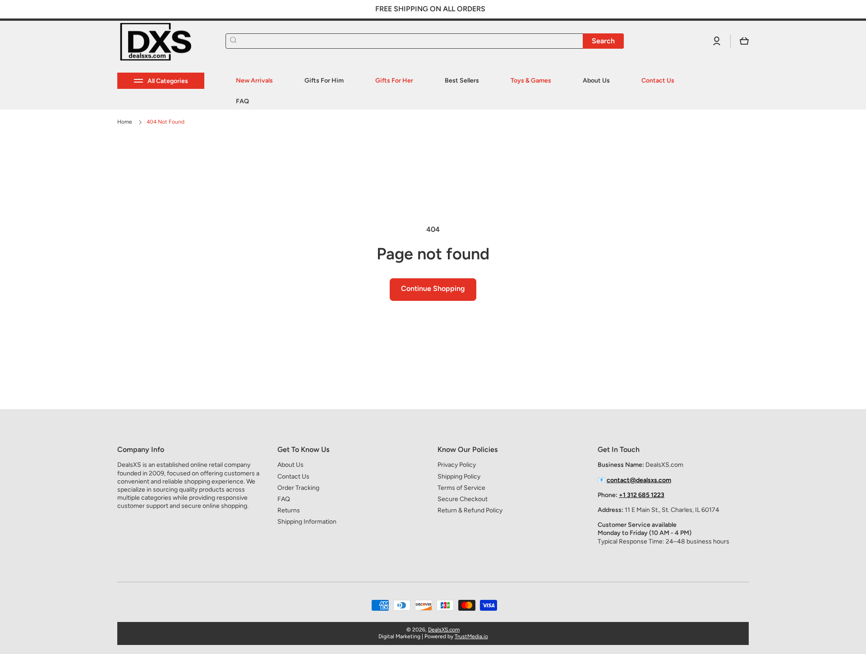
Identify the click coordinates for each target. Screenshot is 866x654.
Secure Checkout (463, 499)
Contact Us (293, 476)
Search (603, 41)
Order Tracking (298, 488)
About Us (290, 465)
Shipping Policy (459, 476)
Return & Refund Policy (470, 510)
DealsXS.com (444, 629)
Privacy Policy (457, 465)
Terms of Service (461, 488)
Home (124, 122)
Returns (288, 510)
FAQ (283, 499)
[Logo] (162, 41)
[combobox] (425, 41)
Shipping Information (306, 521)
